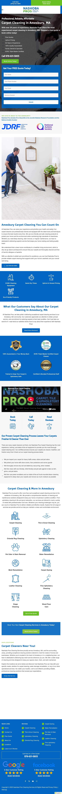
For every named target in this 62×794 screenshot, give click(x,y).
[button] (2, 10)
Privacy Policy (52, 787)
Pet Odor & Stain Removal (15, 554)
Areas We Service (9, 676)
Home (7, 728)
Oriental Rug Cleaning (15, 538)
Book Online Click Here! (46, 3)
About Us (8, 740)
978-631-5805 (12, 56)
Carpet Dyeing (46, 570)
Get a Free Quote (31, 613)
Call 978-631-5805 (11, 265)
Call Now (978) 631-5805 (16, 3)
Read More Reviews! (31, 330)
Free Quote (8, 736)
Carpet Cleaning (15, 523)
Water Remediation (46, 554)
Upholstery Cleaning (46, 538)
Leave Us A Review (11, 749)
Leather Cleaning (15, 586)
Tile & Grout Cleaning (46, 523)
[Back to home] (31, 10)
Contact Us (8, 732)
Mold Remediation (16, 570)
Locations (8, 744)
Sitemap (4, 789)
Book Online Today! (10, 61)
